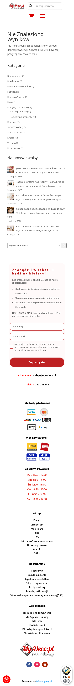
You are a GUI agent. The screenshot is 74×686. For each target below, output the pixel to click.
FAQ (37, 536)
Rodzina (11, 122)
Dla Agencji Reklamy (36, 616)
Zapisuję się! (36, 362)
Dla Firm (37, 620)
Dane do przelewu (37, 545)
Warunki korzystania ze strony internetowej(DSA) (36, 595)
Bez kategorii (14, 76)
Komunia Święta (15, 97)
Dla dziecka (13, 81)
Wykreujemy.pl (44, 681)
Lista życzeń (37, 524)
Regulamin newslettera (37, 579)
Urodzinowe (13, 148)
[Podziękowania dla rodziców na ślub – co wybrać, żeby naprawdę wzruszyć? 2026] (10, 229)
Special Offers (14, 132)
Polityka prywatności (37, 583)
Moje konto (37, 528)
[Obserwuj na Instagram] (37, 664)
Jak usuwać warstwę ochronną (37, 541)
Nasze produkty (18, 111)
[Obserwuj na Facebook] (29, 664)
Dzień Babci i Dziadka (18, 86)
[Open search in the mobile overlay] (45, 6)
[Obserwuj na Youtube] (45, 664)
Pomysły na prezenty (21, 116)
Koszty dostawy (37, 587)
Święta (10, 137)
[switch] (66, 681)
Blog (37, 532)
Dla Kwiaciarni (37, 625)
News (10, 102)
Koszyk (37, 520)
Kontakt (37, 549)
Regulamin (37, 570)
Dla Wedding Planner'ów (37, 633)
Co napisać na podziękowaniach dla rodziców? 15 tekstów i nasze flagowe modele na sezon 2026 (36, 213)
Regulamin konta (37, 574)
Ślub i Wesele (14, 127)
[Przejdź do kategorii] (64, 245)
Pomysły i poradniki (17, 107)
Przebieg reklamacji (37, 591)
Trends (11, 143)
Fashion (11, 91)
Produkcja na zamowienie (37, 612)
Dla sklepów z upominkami (37, 629)
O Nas (37, 553)
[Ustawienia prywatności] (6, 679)
